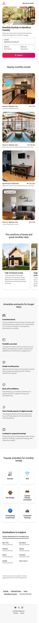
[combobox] (19, 42)
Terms (22, 613)
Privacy (16, 613)
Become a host (28, 3)
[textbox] (10, 49)
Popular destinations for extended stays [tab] (15, 536)
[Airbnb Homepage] (3, 3)
